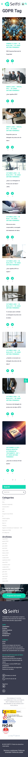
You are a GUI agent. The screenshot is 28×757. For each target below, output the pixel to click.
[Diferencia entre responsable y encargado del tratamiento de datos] (14, 207)
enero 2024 (5, 555)
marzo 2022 (5, 581)
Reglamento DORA (6, 530)
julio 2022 (4, 571)
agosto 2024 (5, 541)
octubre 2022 (5, 567)
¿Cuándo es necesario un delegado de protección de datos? (13, 361)
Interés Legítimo (6, 518)
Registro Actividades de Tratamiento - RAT (12, 451)
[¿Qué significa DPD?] (14, 76)
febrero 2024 (5, 553)
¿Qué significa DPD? (11, 94)
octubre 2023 (5, 557)
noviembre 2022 (6, 564)
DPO (7, 88)
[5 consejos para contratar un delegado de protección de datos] (14, 293)
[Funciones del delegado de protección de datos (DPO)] (14, 386)
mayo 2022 (5, 576)
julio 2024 (4, 543)
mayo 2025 (5, 539)
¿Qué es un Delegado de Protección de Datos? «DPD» (13, 183)
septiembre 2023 (6, 560)
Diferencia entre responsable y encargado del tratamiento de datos (13, 227)
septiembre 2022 (6, 569)
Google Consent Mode (7, 513)
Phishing (4, 525)
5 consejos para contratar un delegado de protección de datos (13, 315)
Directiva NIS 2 (5, 506)
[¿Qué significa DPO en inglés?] (14, 251)
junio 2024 (4, 546)
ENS (11, 45)
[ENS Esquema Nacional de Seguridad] (14, 29)
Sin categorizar (5, 532)
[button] (26, 380)
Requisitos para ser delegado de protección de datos (13, 137)
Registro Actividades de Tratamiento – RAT (12, 527)
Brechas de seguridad (7, 504)
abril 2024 (4, 548)
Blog (7, 45)
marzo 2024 (5, 550)
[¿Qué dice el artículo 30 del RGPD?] (14, 433)
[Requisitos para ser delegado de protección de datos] (14, 116)
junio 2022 (4, 574)
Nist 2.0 (4, 523)
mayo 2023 (5, 562)
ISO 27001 (4, 520)
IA (2, 516)
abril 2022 (4, 578)
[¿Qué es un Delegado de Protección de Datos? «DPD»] (14, 162)
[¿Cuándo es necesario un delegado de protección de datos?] (14, 339)
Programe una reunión (14, 595)
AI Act (3, 499)
